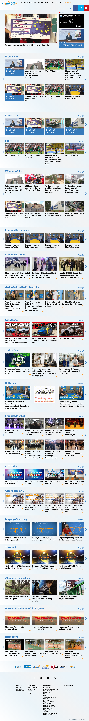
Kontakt (18, 687)
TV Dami (67, 2)
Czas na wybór (47, 708)
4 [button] (37, 17)
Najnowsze (11, 56)
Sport (46, 2)
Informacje (11, 115)
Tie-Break (11, 547)
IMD (84, 719)
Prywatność (20, 690)
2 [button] (29, 17)
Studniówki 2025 (15, 254)
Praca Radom (68, 685)
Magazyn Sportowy (16, 519)
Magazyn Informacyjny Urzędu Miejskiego (50, 713)
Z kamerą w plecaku (17, 577)
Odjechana (11, 319)
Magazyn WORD (48, 702)
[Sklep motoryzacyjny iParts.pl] (44, 394)
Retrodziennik (47, 703)
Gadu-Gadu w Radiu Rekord (21, 287)
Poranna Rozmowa (16, 230)
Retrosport (11, 636)
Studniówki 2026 (25, 2)
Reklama (19, 689)
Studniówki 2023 (15, 415)
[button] (86, 78)
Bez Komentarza (48, 705)
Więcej (80, 57)
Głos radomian (14, 490)
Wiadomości (38, 2)
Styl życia (11, 350)
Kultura (59, 2)
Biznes (52, 2)
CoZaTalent (12, 466)
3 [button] (33, 17)
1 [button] (25, 17)
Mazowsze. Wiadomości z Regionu (25, 608)
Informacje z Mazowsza (50, 689)
